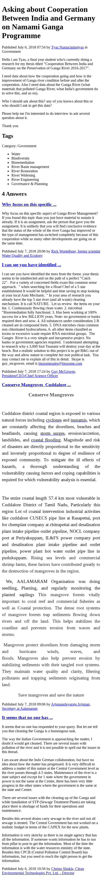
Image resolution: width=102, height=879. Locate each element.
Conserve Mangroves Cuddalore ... (36, 384)
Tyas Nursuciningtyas (67, 47)
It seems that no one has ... (27, 717)
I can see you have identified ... (31, 264)
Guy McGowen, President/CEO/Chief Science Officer (39, 373)
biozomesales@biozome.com (60, 363)
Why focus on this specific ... (29, 204)
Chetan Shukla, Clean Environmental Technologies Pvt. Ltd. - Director (43, 871)
